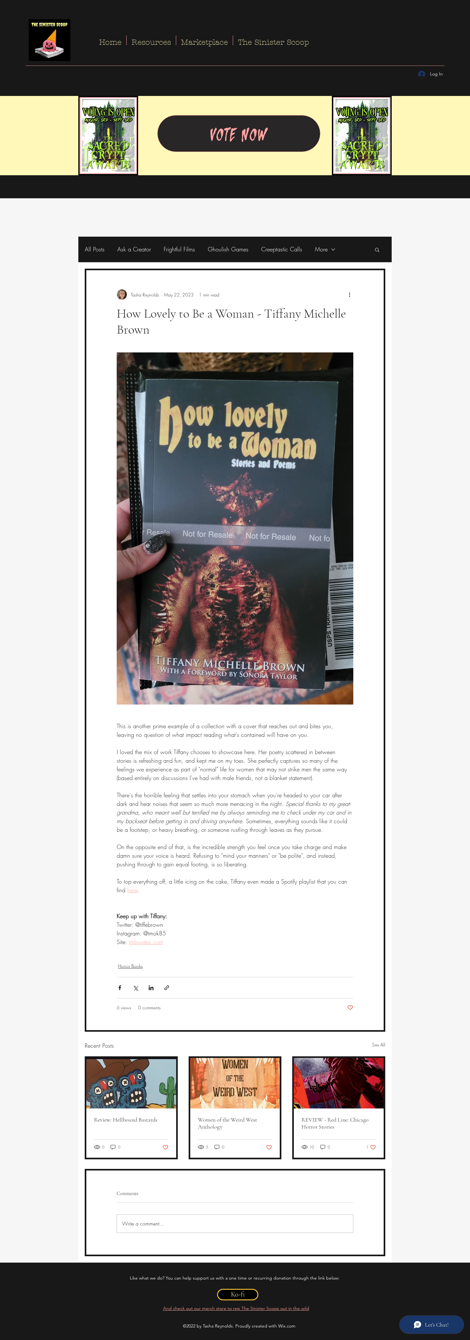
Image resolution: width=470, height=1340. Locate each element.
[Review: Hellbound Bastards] (131, 1083)
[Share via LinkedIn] (151, 988)
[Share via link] (167, 988)
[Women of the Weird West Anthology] (235, 1083)
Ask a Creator (134, 249)
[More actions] (349, 294)
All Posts (95, 249)
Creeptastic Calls (281, 249)
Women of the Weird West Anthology (227, 1123)
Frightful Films (179, 249)
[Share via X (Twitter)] (135, 988)
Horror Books (130, 966)
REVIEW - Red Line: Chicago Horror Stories (335, 1123)
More (321, 249)
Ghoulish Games (228, 249)
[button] (377, 249)
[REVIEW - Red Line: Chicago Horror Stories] (339, 1083)
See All (378, 1045)
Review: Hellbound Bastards (125, 1119)
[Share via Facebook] (120, 988)
